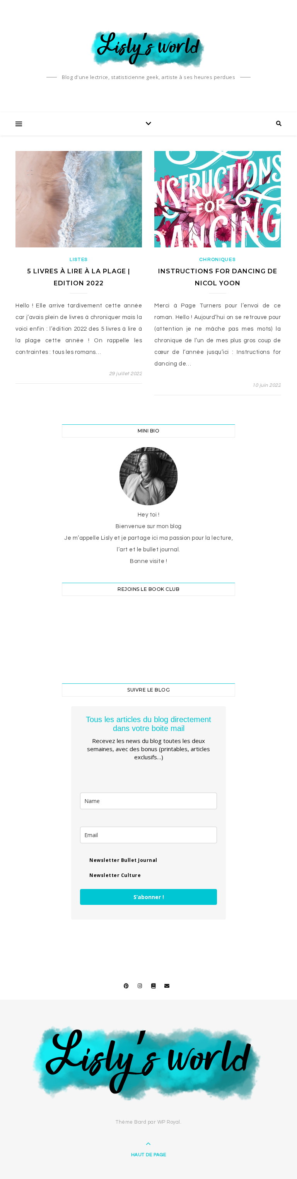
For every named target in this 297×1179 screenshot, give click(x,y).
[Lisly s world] (148, 48)
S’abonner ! (148, 897)
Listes (79, 259)
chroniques (218, 259)
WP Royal (168, 1122)
